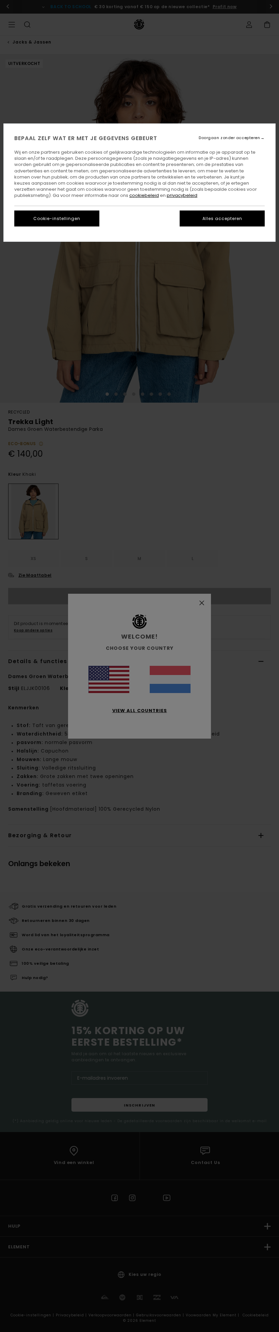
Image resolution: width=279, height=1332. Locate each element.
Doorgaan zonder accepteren (229, 137)
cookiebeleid (144, 195)
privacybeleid (182, 195)
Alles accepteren (222, 218)
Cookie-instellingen (56, 218)
